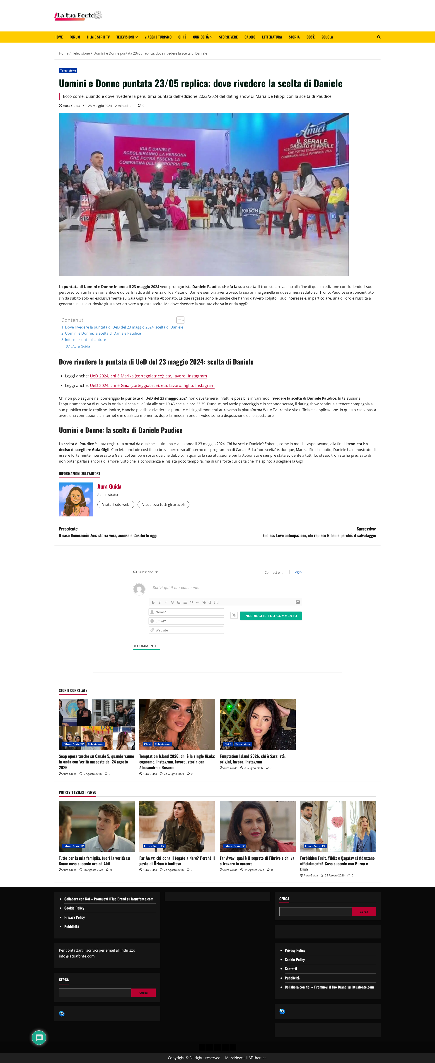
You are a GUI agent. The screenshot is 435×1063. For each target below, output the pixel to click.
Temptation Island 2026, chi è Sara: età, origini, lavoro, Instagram (252, 759)
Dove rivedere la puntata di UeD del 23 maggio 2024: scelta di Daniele (124, 327)
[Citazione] (191, 602)
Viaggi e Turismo (158, 37)
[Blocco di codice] (198, 602)
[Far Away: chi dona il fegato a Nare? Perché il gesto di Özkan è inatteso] (177, 826)
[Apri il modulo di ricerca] (379, 37)
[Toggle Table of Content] (178, 320)
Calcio (249, 37)
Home (58, 37)
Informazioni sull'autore (85, 339)
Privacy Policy (74, 917)
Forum (75, 37)
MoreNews (234, 1057)
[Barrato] (172, 602)
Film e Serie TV (98, 37)
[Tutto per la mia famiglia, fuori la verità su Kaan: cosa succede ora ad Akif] (97, 826)
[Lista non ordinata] (185, 602)
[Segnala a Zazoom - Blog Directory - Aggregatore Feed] (62, 1013)
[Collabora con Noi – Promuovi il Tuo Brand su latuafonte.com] (209, 1047)
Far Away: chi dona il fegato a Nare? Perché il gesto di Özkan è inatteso (177, 860)
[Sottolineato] (166, 602)
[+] (216, 602)
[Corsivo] (160, 602)
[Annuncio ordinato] (179, 602)
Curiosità (201, 37)
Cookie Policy (74, 908)
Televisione (125, 37)
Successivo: (319, 532)
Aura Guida (71, 105)
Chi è (182, 37)
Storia (294, 37)
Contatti (291, 968)
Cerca (64, 979)
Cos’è (311, 37)
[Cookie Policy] (233, 1047)
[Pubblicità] (217, 1047)
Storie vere (228, 37)
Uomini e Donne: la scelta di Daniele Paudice (103, 333)
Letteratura (272, 37)
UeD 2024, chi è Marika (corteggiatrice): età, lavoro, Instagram (148, 376)
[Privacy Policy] (202, 1047)
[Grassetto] (153, 602)
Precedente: (108, 532)
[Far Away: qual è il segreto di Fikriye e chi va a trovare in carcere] (258, 826)
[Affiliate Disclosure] (225, 1047)
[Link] (204, 602)
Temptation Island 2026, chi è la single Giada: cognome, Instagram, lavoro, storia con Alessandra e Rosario (177, 761)
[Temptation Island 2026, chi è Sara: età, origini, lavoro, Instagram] (258, 724)
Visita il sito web (115, 504)
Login (297, 572)
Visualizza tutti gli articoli (163, 504)
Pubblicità (71, 926)
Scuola (327, 37)
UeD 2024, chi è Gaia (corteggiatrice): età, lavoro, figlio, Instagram (152, 385)
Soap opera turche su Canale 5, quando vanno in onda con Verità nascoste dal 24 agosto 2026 (96, 761)
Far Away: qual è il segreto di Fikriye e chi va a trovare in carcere (257, 860)
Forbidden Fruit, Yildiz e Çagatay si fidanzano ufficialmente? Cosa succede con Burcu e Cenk (337, 863)
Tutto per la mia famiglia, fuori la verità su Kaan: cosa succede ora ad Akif (94, 860)
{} (210, 602)
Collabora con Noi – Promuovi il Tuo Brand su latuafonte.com (108, 899)
